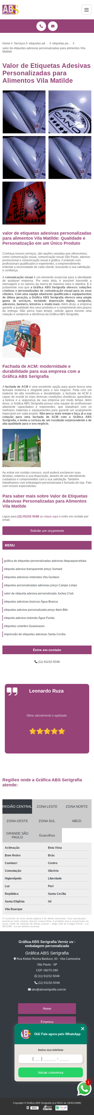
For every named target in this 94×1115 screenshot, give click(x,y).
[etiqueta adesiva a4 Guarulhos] (70, 112)
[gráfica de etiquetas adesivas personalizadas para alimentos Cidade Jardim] (24, 157)
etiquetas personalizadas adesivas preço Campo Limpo (40, 585)
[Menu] (86, 9)
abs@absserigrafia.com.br (48, 989)
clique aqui (51, 516)
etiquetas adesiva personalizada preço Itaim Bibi (36, 609)
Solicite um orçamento (47, 531)
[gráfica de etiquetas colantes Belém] (24, 203)
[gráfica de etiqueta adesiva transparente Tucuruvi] (70, 157)
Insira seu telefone (50, 1050)
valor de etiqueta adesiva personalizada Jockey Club (39, 593)
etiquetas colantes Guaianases (24, 626)
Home (47, 1008)
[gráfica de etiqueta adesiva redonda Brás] (24, 112)
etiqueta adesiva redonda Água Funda (29, 618)
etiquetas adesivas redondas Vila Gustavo (31, 577)
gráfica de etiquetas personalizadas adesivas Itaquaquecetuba (45, 561)
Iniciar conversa (50, 1072)
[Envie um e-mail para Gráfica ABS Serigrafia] (53, 26)
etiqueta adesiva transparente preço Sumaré (33, 569)
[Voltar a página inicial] (10, 9)
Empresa (47, 1022)
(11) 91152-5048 (28, 516)
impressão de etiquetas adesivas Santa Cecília (35, 634)
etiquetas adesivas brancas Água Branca (31, 601)
